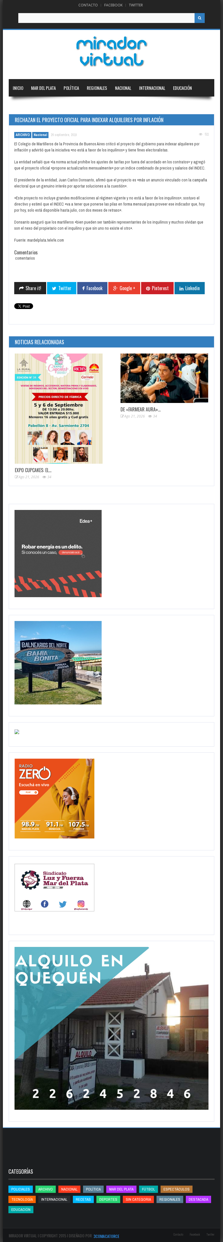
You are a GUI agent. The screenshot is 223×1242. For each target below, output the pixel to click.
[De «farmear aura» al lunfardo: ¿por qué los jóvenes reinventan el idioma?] (164, 378)
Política (71, 88)
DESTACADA (198, 1199)
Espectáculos (176, 1189)
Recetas (83, 1199)
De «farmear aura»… (141, 409)
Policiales (20, 1189)
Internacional (152, 88)
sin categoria (138, 1199)
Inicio (18, 88)
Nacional (123, 88)
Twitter (136, 5)
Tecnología (53, 105)
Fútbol (148, 1189)
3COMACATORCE (106, 1236)
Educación (182, 88)
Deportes (21, 105)
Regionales (97, 88)
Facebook (113, 5)
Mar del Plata (43, 88)
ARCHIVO (23, 135)
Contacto (88, 5)
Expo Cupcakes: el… (33, 470)
